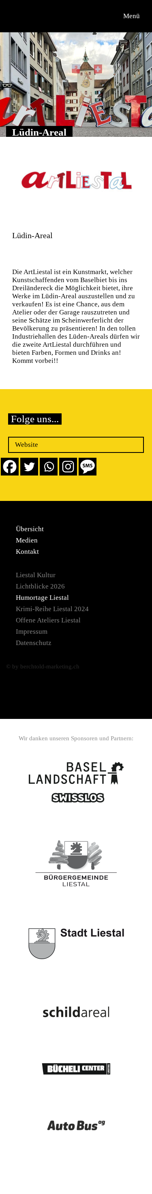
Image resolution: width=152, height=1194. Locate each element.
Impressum (31, 631)
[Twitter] (29, 467)
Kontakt (27, 551)
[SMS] (87, 467)
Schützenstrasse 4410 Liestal (35, 254)
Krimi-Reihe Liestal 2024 (52, 609)
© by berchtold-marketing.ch (42, 666)
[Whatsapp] (49, 467)
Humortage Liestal (42, 597)
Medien (27, 540)
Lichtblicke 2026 (40, 586)
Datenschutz (33, 643)
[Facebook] (10, 467)
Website (26, 444)
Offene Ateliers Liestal (48, 620)
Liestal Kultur (36, 575)
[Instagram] (68, 467)
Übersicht (30, 529)
